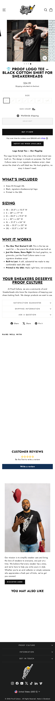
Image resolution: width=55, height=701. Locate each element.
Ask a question (27, 314)
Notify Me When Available (27, 144)
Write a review (27, 466)
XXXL (47, 100)
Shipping (18, 86)
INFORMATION (27, 652)
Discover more (15, 582)
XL (32, 100)
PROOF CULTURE (27, 645)
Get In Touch (26, 658)
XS (6, 100)
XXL (39, 100)
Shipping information (27, 309)
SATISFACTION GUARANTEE (27, 303)
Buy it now (27, 132)
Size (27, 95)
